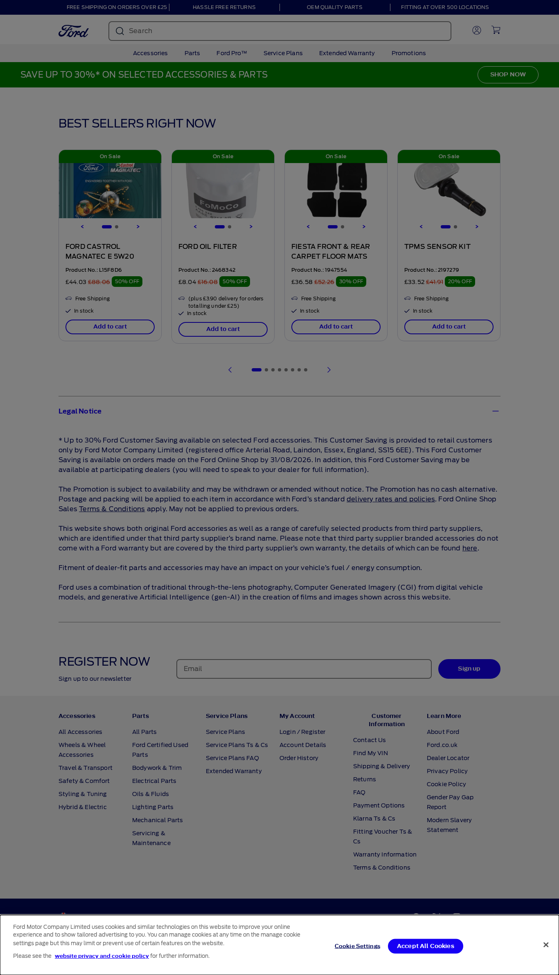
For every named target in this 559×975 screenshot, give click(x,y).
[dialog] (279, 945)
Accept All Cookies (425, 946)
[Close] (545, 944)
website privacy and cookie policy (102, 956)
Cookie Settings (357, 946)
